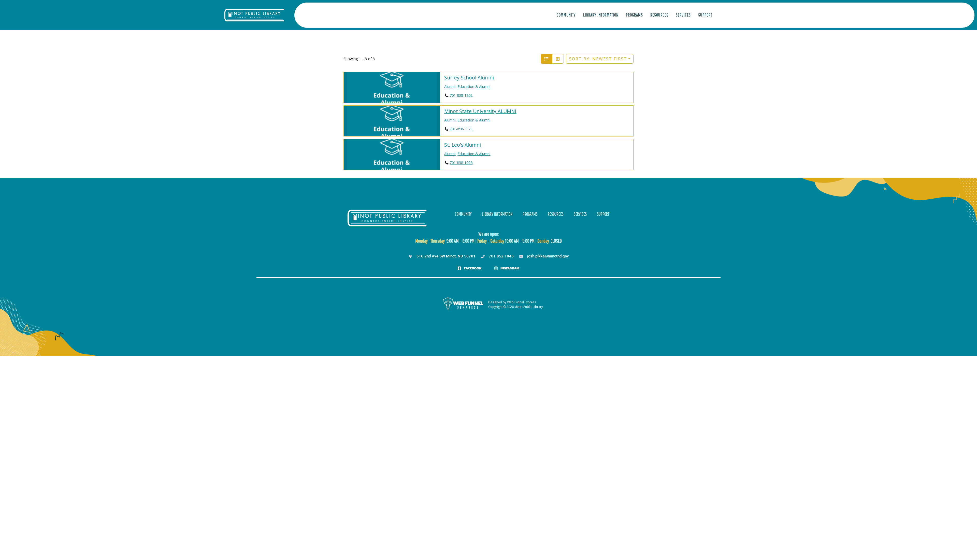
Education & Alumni (473, 86)
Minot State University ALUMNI (480, 111)
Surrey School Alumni (469, 77)
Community (566, 15)
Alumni (449, 86)
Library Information (601, 15)
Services (683, 15)
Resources (659, 15)
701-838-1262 (461, 95)
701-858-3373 (461, 129)
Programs (634, 15)
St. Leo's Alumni (462, 144)
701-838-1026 (461, 162)
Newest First (598, 59)
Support (705, 15)
